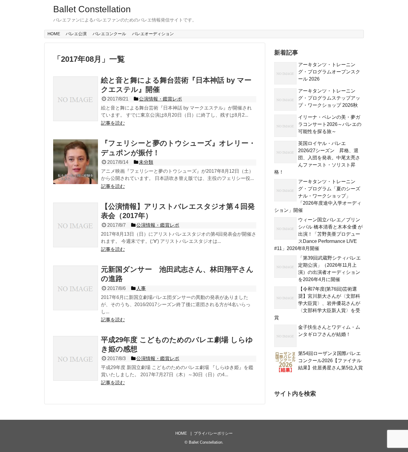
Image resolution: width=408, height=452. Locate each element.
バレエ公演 (76, 33)
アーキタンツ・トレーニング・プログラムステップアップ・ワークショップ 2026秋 (329, 98)
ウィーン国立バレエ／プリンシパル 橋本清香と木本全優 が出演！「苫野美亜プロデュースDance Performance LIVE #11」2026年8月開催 (318, 234)
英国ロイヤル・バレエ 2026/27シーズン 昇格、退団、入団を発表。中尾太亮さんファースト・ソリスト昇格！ (317, 158)
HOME (53, 33)
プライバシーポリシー (213, 433)
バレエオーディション (153, 33)
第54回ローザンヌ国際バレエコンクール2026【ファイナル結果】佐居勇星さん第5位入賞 (330, 360)
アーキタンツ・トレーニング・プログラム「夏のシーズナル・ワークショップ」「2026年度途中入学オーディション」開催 (317, 196)
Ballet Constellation (92, 9)
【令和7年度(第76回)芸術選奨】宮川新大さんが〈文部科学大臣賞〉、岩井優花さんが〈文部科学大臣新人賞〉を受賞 (317, 303)
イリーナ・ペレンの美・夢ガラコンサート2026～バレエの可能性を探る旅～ (329, 124)
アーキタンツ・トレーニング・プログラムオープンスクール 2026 (329, 71)
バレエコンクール (109, 33)
